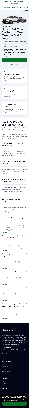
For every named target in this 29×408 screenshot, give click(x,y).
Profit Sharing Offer (7, 371)
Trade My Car (5, 374)
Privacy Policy (14, 400)
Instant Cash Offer (6, 369)
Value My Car (5, 364)
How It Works (5, 366)
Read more (4, 157)
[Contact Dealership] (17, 7)
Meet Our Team (6, 381)
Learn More (15, 64)
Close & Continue (14, 404)
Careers (4, 383)
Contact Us (4, 391)
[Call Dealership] (20, 7)
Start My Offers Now (14, 60)
